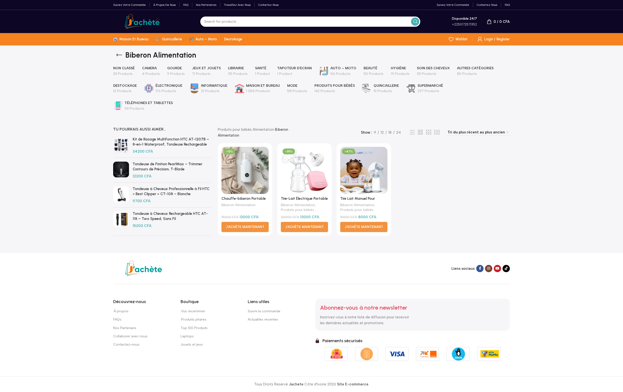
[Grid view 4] (437, 132)
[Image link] (143, 268)
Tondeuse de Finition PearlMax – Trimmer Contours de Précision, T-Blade (167, 166)
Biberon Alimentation (238, 205)
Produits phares (194, 319)
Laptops (187, 336)
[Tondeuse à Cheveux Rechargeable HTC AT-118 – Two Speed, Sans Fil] (121, 219)
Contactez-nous (126, 344)
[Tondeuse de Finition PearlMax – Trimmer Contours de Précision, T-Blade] (121, 170)
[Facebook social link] (480, 268)
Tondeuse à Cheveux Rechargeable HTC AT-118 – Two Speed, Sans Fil (170, 216)
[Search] (415, 21)
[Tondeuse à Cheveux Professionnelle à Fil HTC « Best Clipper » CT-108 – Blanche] (121, 195)
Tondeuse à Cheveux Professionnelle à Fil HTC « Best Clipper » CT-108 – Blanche (171, 191)
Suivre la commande (264, 311)
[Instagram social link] (488, 268)
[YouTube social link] (497, 268)
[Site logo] (142, 21)
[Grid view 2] (420, 132)
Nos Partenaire (124, 328)
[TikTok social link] (506, 268)
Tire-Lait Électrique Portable (304, 198)
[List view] (412, 132)
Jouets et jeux (192, 344)
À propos (120, 311)
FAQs (117, 319)
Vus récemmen (193, 311)
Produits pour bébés (235, 129)
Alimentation (263, 129)
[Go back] (119, 55)
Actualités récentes (263, 319)
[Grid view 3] (428, 132)
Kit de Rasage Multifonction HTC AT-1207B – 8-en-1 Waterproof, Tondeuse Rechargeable (171, 142)
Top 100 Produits (194, 328)
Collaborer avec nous (130, 336)
